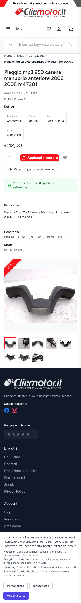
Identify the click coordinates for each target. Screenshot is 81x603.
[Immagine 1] (10, 343)
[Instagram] (14, 410)
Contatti (10, 464)
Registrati (11, 519)
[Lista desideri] (48, 28)
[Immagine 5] (65, 343)
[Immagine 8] (38, 357)
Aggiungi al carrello (42, 158)
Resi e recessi (14, 478)
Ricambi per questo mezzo (34, 169)
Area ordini (12, 526)
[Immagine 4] (52, 343)
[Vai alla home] (40, 11)
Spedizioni (12, 485)
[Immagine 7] (24, 357)
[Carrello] (71, 28)
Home (8, 56)
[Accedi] (59, 28)
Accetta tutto (16, 595)
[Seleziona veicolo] (10, 44)
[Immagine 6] (10, 357)
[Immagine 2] (24, 343)
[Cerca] (70, 44)
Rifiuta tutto (41, 586)
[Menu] (8, 28)
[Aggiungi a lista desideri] (65, 157)
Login (8, 512)
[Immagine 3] (38, 343)
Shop (20, 56)
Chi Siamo (12, 457)
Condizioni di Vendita (20, 471)
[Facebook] (6, 410)
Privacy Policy (14, 491)
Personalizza (15, 586)
